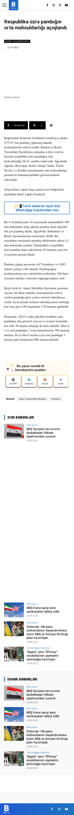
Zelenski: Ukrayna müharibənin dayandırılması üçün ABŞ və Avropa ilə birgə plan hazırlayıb (47, 632)
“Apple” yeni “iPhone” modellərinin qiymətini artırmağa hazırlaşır (42, 655)
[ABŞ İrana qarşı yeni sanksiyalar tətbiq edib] (14, 610)
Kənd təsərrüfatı (17, 41)
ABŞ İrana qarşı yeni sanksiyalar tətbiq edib (43, 609)
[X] (60, 5)
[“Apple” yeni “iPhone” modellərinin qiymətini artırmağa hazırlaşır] (14, 654)
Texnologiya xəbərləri (38, 648)
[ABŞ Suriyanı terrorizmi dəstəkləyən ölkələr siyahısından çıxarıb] (14, 431)
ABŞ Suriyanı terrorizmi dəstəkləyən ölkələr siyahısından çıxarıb (43, 432)
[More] (51, 125)
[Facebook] (47, 5)
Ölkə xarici (32, 425)
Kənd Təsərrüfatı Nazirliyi (32, 399)
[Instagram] (54, 5)
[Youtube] (66, 5)
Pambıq (56, 399)
